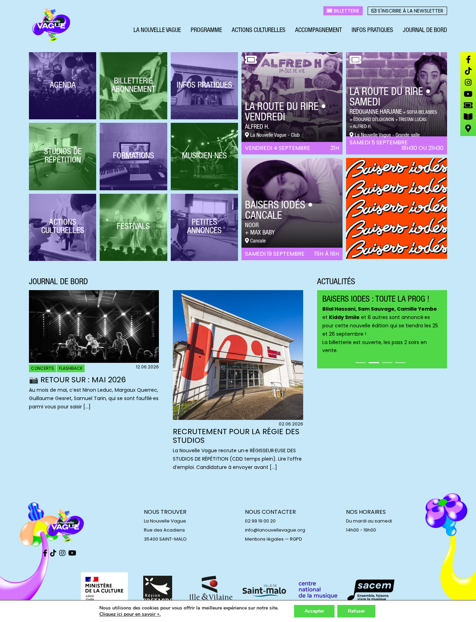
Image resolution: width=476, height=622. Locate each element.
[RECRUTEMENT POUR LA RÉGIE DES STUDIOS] (238, 418)
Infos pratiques (372, 30)
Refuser (356, 611)
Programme (206, 30)
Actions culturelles (258, 30)
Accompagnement (318, 30)
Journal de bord (425, 30)
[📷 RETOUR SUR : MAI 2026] (94, 361)
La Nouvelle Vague (157, 30)
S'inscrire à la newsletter (409, 10)
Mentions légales (264, 539)
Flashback (71, 368)
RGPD (296, 539)
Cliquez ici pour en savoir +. (130, 614)
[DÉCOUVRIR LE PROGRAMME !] (396, 257)
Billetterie (345, 10)
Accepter (314, 611)
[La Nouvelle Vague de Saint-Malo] (51, 25)
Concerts (42, 368)
